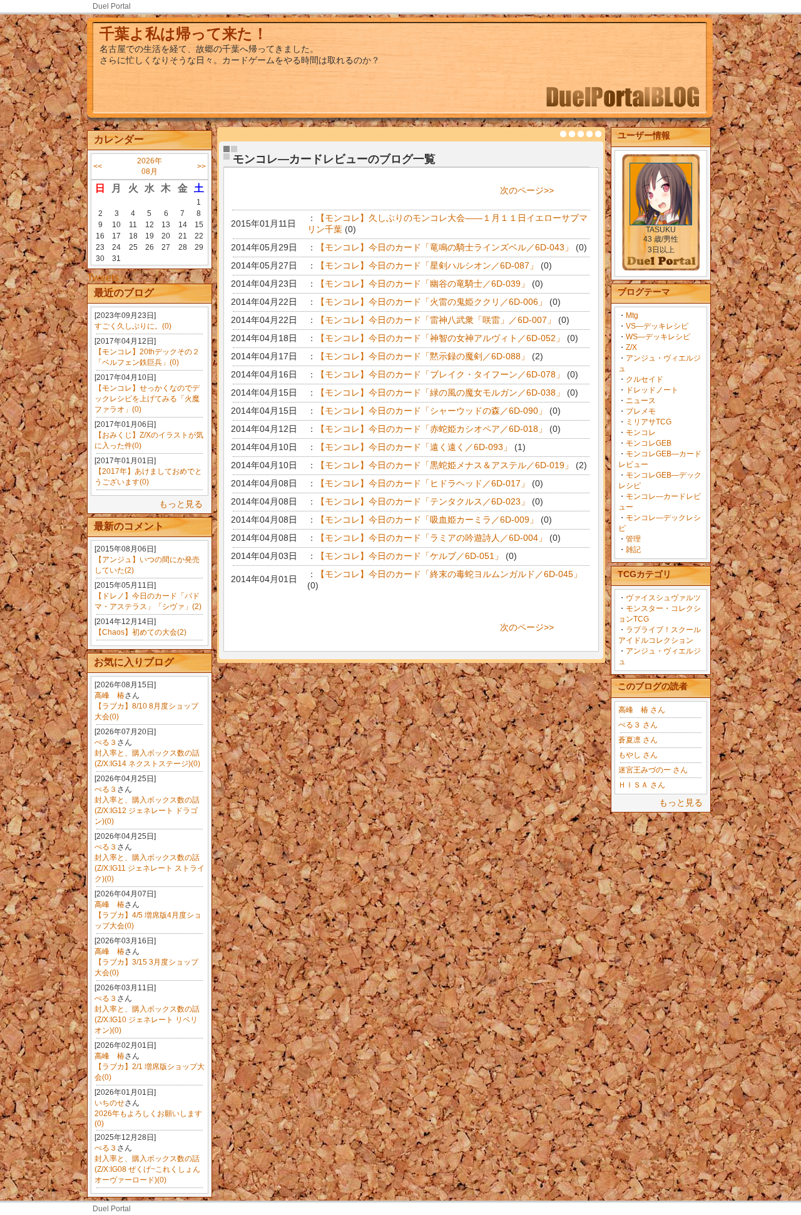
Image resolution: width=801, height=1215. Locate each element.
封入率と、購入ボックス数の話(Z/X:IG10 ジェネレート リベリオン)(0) (147, 1020)
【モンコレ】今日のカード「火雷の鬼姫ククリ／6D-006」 (431, 302)
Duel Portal (112, 6)
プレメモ (641, 411)
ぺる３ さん (638, 724)
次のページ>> (527, 190)
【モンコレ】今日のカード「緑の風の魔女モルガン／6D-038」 (440, 392)
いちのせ (109, 1103)
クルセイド (644, 379)
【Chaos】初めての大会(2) (140, 632)
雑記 (633, 549)
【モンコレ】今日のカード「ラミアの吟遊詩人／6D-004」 (431, 538)
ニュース (641, 400)
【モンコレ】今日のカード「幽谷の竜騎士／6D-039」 (422, 284)
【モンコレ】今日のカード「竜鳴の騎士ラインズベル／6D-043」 (444, 247)
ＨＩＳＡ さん (641, 785)
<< (97, 166)
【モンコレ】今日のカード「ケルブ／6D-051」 (409, 556)
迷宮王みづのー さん (653, 770)
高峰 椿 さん (641, 709)
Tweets (103, 277)
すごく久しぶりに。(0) (132, 326)
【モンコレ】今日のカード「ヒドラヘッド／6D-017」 (422, 483)
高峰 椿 (109, 695)
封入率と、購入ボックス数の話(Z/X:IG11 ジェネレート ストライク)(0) (149, 868)
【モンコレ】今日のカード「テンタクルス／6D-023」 (422, 501)
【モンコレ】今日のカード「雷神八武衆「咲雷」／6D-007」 (436, 320)
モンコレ (641, 432)
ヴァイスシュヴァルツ (663, 597)
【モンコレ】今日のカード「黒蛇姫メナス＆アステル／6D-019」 (444, 465)
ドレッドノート (652, 390)
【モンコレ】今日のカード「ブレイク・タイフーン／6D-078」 (440, 374)
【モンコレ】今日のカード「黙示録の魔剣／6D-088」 (422, 356)
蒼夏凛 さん (638, 740)
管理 (633, 539)
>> (201, 166)
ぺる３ (105, 742)
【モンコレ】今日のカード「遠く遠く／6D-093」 (414, 447)
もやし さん (638, 755)
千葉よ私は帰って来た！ (183, 33)
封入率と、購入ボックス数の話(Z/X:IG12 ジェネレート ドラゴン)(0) (147, 811)
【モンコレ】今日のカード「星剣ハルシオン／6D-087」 (427, 265)
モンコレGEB (648, 443)
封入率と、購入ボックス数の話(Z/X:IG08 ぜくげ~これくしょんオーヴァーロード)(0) (147, 1169)
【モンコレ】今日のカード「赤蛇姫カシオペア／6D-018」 (431, 429)
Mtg (632, 315)
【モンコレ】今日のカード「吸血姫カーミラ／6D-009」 (427, 520)
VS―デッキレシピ (657, 326)
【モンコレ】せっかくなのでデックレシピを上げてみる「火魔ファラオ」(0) (147, 399)
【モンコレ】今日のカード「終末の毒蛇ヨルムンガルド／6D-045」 (449, 574)
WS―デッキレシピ (658, 336)
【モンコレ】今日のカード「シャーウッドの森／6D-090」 (431, 411)
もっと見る (181, 504)
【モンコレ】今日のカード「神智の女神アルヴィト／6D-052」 (440, 338)
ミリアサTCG (648, 422)
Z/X (631, 347)
